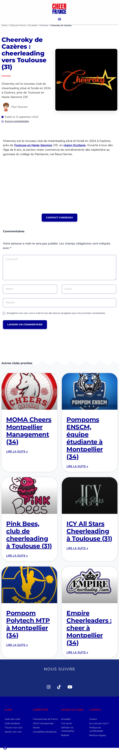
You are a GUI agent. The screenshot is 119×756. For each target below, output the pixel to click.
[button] (59, 18)
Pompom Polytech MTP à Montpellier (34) (28, 624)
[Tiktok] (57, 687)
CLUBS (8, 709)
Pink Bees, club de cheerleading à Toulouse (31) (29, 535)
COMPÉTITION (40, 709)
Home (4, 25)
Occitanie (32, 25)
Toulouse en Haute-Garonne (33, 145)
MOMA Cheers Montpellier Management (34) (28, 431)
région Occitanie (75, 145)
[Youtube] (68, 687)
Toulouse (43, 25)
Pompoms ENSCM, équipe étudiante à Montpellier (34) (84, 438)
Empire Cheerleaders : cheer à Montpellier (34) (88, 627)
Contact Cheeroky (59, 217)
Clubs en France (18, 25)
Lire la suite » (17, 451)
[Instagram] (47, 687)
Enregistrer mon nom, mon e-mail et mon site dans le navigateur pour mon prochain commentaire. (56, 313)
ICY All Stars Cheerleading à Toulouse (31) (89, 531)
